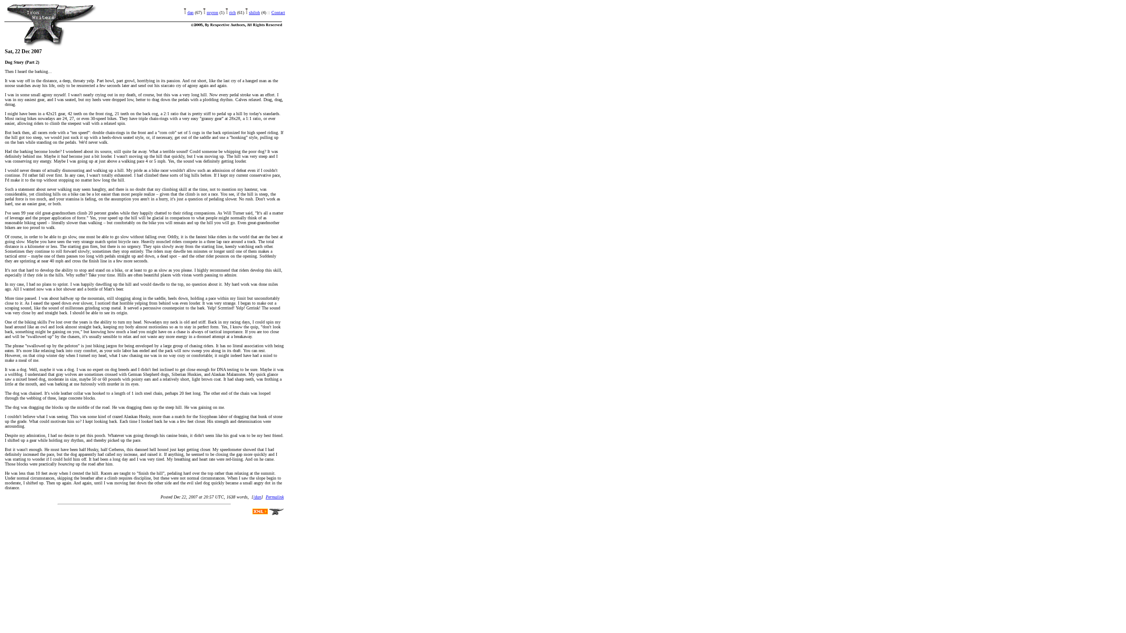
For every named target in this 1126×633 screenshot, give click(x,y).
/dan (257, 497)
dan (190, 12)
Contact (278, 12)
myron (212, 12)
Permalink (275, 497)
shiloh (254, 12)
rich (232, 12)
